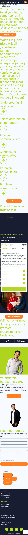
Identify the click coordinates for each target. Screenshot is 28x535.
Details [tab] (14, 248)
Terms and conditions (6, 522)
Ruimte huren (4, 519)
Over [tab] (23, 248)
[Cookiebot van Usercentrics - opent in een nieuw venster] (21, 245)
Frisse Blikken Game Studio (7, 515)
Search (7, 482)
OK (14, 288)
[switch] (25, 275)
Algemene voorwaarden (6, 520)
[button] (18, 2)
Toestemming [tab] (5, 248)
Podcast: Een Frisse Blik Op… (8, 517)
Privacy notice (4, 524)
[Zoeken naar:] (14, 471)
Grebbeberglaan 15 (5, 495)
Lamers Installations (11, 234)
